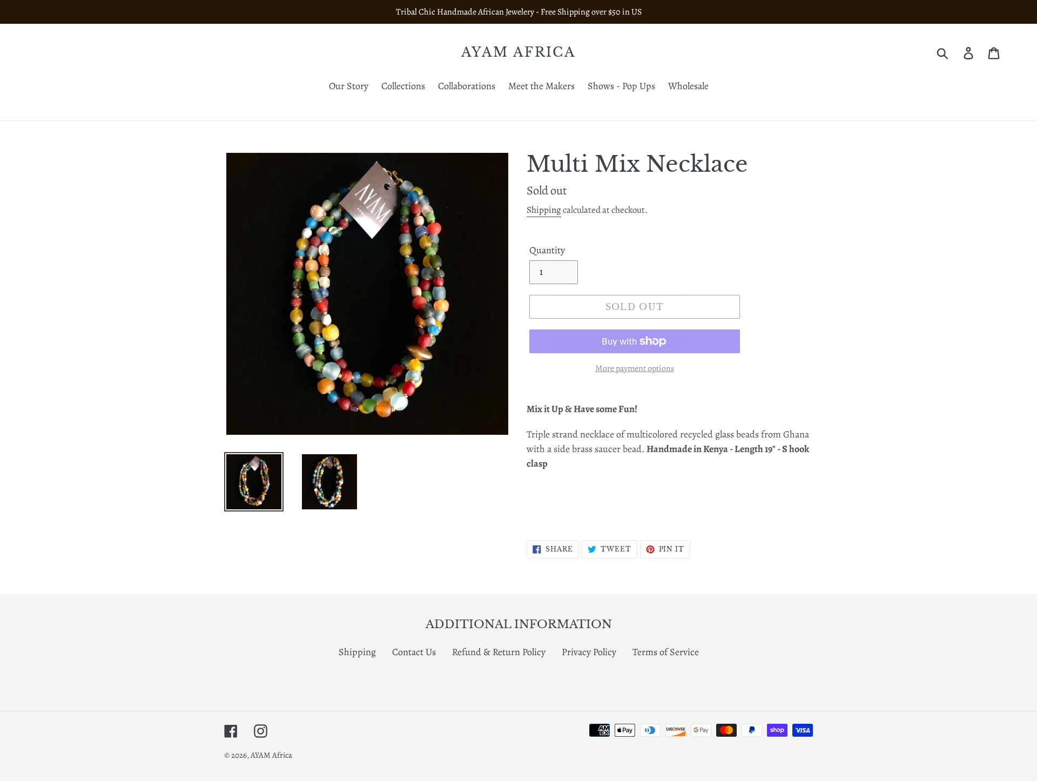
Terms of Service (665, 651)
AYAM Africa (518, 52)
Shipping (544, 210)
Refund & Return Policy (499, 651)
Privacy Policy (589, 651)
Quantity (547, 250)
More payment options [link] (634, 368)
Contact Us (414, 651)
